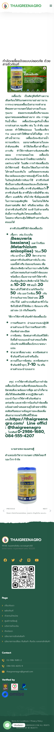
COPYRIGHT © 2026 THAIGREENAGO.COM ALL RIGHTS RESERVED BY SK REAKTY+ (27, 726)
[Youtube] (36, 560)
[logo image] (21, 5)
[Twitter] (13, 560)
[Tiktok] (21, 560)
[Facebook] (5, 560)
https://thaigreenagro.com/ (26, 421)
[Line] (29, 560)
